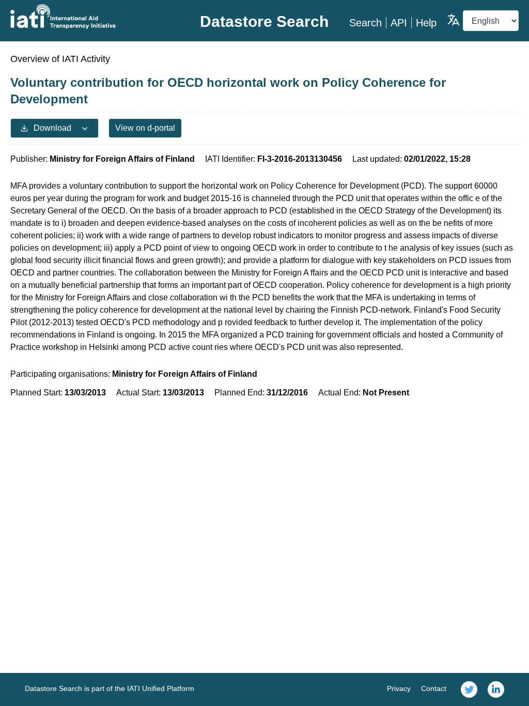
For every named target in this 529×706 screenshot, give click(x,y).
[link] (469, 689)
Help (426, 22)
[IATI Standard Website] (95, 16)
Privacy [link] (399, 688)
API (399, 22)
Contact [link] (433, 688)
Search (365, 22)
